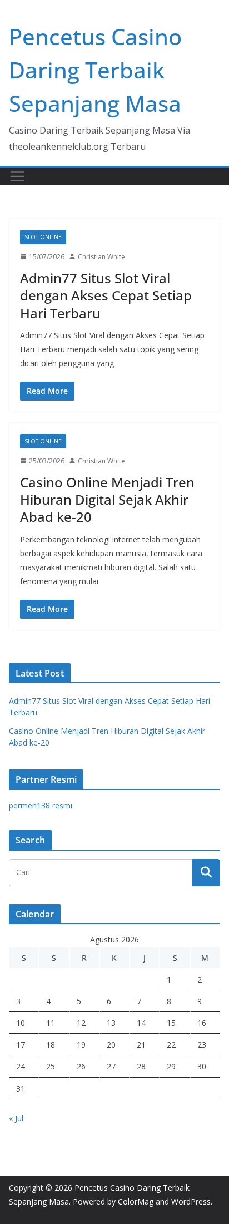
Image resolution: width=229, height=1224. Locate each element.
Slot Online (43, 237)
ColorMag (135, 1201)
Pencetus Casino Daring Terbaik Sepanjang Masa (95, 70)
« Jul (16, 1118)
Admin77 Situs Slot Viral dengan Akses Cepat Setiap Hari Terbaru (106, 295)
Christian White (101, 256)
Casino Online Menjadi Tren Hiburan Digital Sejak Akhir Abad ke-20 (107, 499)
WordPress (191, 1201)
